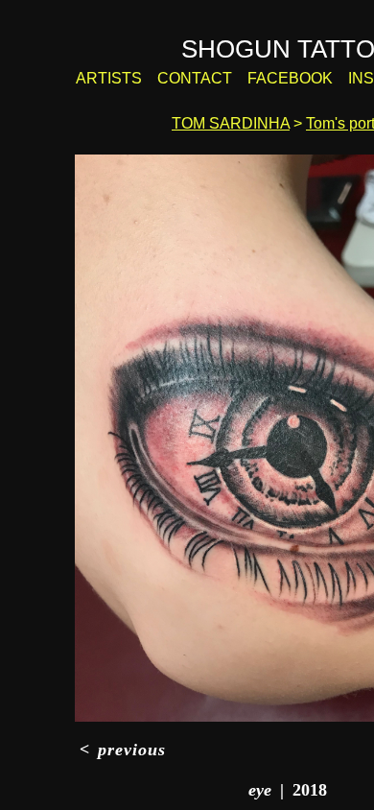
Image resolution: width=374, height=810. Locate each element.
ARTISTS (130, 78)
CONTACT (207, 78)
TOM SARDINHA (231, 123)
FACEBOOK (289, 78)
